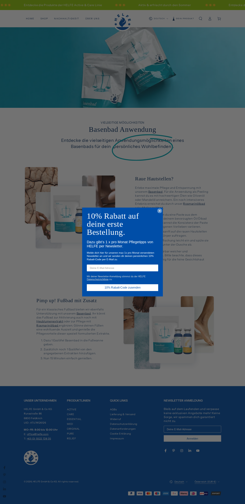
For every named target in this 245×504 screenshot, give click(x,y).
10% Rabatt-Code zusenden (123, 287)
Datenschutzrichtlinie (98, 279)
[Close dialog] (159, 211)
